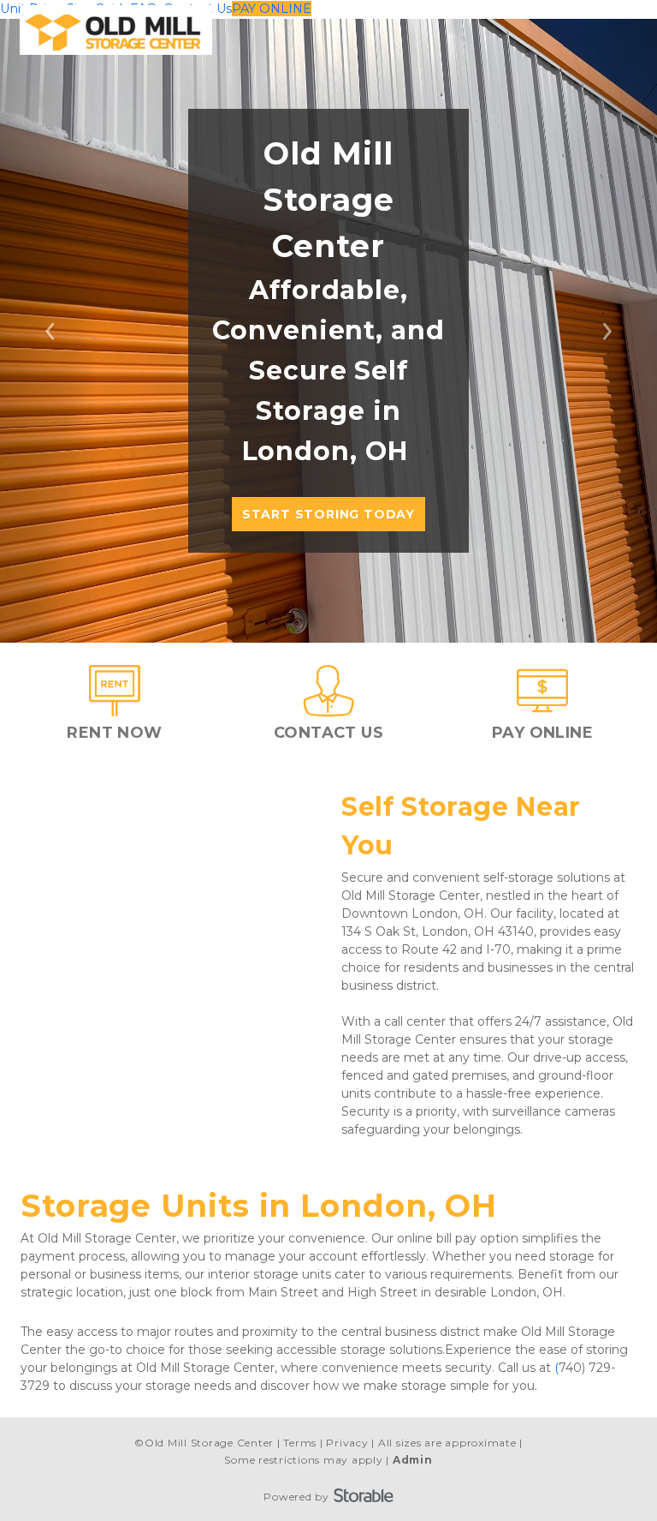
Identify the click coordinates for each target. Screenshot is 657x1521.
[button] (49, 331)
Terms (300, 1442)
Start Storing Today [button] (328, 514)
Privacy (347, 1442)
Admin (413, 1459)
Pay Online (271, 8)
